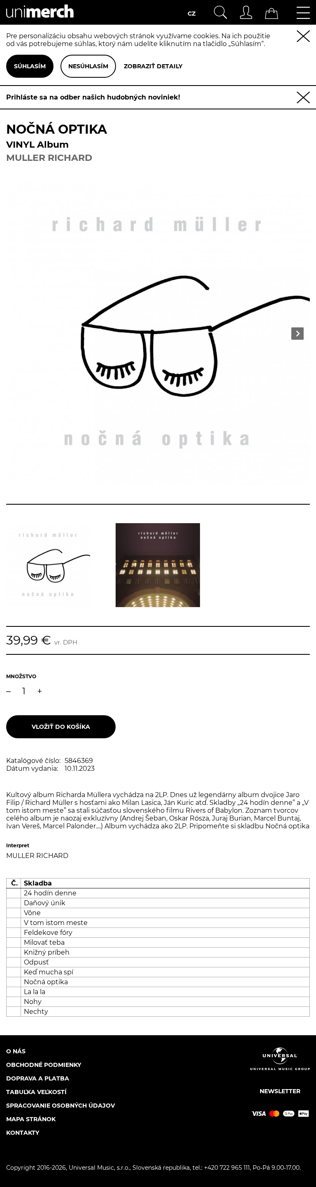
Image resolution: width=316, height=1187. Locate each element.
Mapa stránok (31, 1119)
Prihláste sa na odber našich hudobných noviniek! (93, 97)
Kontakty (22, 1132)
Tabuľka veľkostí (36, 1092)
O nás (16, 1051)
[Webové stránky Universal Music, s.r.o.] (280, 1066)
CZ (191, 13)
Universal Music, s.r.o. (99, 1167)
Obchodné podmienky (43, 1065)
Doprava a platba (37, 1078)
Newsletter (280, 1091)
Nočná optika (287, 826)
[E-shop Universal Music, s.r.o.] (40, 21)
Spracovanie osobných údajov (60, 1105)
